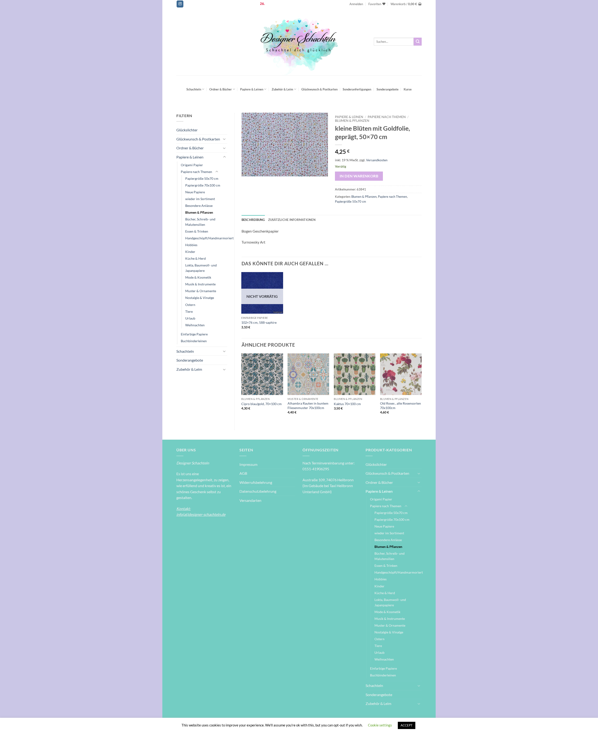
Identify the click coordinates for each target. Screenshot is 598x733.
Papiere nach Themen (196, 172)
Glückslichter (187, 130)
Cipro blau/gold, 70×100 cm (261, 404)
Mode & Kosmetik (198, 277)
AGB (243, 473)
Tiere (189, 311)
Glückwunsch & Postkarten (319, 89)
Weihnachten (195, 325)
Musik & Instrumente (200, 284)
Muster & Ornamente (200, 291)
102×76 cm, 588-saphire (259, 322)
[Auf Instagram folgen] (180, 3)
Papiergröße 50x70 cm (201, 178)
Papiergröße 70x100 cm (202, 185)
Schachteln (193, 89)
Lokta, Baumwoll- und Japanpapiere (201, 268)
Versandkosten (377, 160)
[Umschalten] (224, 139)
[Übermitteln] (418, 42)
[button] (356, 3)
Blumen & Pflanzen (199, 212)
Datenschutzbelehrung (257, 491)
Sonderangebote (388, 89)
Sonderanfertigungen (357, 89)
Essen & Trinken (196, 231)
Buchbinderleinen (194, 341)
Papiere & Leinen (251, 89)
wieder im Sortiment (200, 199)
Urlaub (190, 318)
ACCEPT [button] (407, 725)
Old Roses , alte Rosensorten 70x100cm (400, 405)
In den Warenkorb (359, 176)
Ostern (190, 305)
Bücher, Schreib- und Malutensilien (200, 221)
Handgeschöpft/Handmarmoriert (209, 238)
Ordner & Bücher (220, 89)
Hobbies (191, 245)
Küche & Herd (195, 258)
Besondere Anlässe (199, 206)
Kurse (408, 89)
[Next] (421, 388)
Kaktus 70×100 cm (347, 404)
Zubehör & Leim (282, 89)
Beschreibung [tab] (253, 220)
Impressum (248, 464)
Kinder (190, 252)
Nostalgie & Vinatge (199, 298)
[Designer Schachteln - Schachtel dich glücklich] (299, 41)
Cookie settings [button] (380, 725)
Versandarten (250, 500)
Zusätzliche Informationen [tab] (292, 220)
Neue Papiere (195, 192)
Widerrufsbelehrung (255, 482)
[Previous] (241, 388)
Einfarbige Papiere (194, 334)
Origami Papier (192, 165)
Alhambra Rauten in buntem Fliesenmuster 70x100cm (308, 405)
